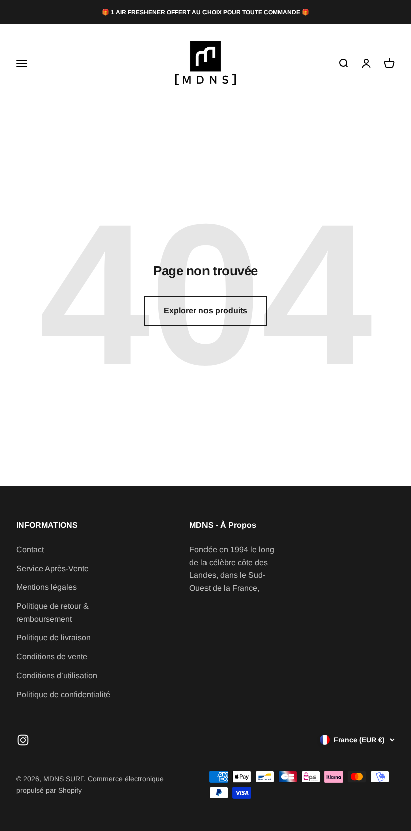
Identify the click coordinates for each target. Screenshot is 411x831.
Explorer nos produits (205, 310)
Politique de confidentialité (63, 694)
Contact (30, 549)
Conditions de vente (51, 656)
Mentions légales (46, 587)
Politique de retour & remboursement (52, 612)
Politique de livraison (53, 637)
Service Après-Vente (52, 568)
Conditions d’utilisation (56, 675)
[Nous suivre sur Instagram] (23, 740)
